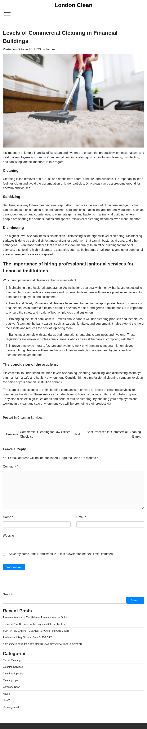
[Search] (141, 13)
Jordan (50, 49)
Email (81, 517)
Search (8, 594)
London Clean (73, 5)
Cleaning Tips (10, 680)
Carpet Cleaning (11, 660)
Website (8, 535)
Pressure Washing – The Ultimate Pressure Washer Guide (35, 617)
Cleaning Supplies (13, 673)
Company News (11, 686)
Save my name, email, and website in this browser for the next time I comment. (61, 554)
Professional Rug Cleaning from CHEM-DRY (27, 637)
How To (7, 700)
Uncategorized (11, 707)
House (6, 693)
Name (8, 517)
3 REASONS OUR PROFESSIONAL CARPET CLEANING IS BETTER (42, 644)
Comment (10, 466)
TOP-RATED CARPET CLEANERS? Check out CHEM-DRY (36, 630)
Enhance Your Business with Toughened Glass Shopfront (34, 624)
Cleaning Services (29, 417)
